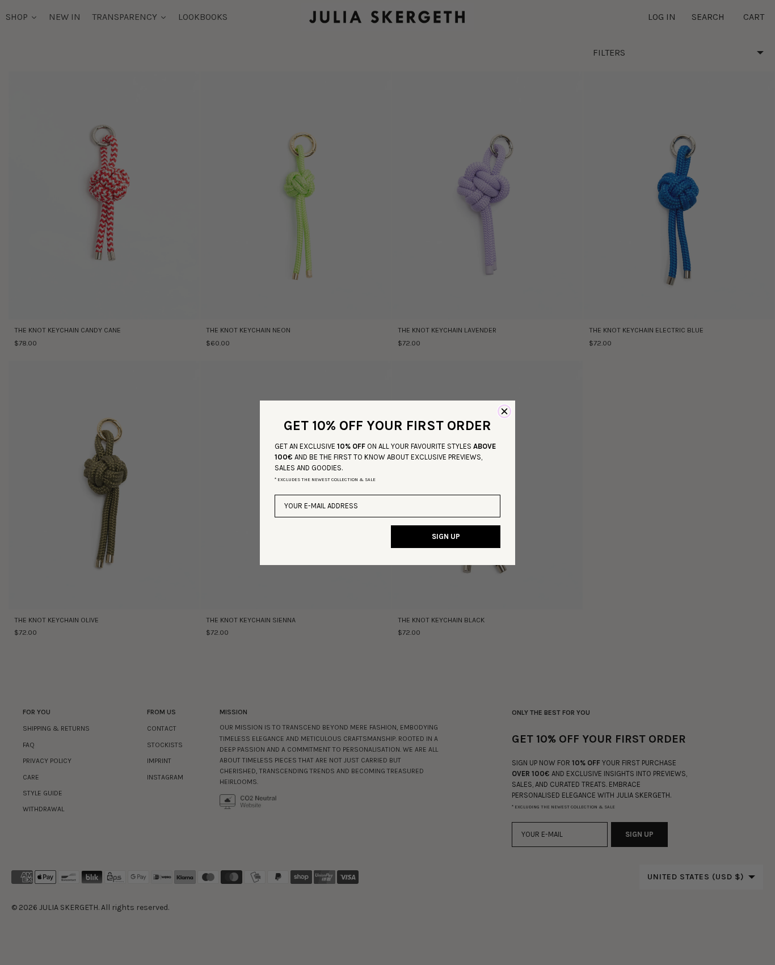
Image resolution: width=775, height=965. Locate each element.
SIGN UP (446, 536)
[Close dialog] (504, 411)
